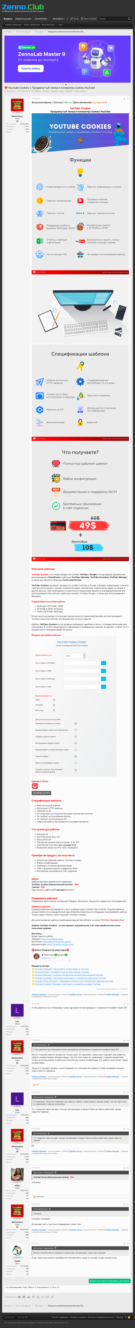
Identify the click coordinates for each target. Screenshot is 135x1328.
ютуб (76, 91)
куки (61, 91)
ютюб (83, 91)
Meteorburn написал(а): (43, 1097)
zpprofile (54, 91)
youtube (46, 91)
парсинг (69, 91)
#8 (128, 1244)
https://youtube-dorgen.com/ (60, 944)
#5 (128, 1129)
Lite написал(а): (40, 1045)
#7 (128, 1205)
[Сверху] (125, 1317)
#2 (128, 1004)
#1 (128, 99)
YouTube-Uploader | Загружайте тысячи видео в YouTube (62, 969)
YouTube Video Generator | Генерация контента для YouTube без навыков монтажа (74, 981)
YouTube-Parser (76, 994)
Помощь (119, 1317)
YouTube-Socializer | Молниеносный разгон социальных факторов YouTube (70, 978)
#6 (128, 1168)
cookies (37, 91)
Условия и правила (78, 1317)
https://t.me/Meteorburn (52, 939)
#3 (128, 1040)
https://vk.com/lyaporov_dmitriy (57, 941)
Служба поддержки (60, 1317)
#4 (128, 1092)
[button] (42, 18)
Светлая (10, 1317)
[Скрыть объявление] (128, 38)
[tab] (62, 85)
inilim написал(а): (40, 1209)
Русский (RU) (22, 1317)
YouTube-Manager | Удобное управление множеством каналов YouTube (69, 975)
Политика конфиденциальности (101, 1317)
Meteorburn (11, 91)
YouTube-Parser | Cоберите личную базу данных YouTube (62, 972)
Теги (60, 25)
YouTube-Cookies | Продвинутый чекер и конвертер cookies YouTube (68, 984)
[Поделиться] (124, 99)
